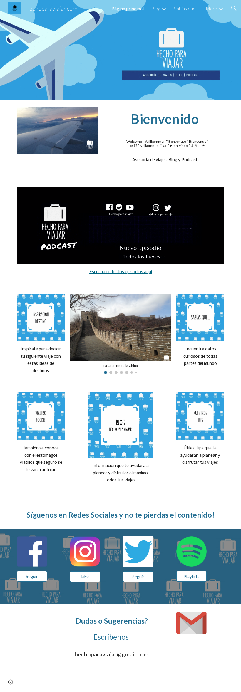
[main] (165, 121)
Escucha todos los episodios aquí (120, 271)
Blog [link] (155, 8)
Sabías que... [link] (186, 8)
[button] (234, 8)
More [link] (211, 8)
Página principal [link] (127, 8)
